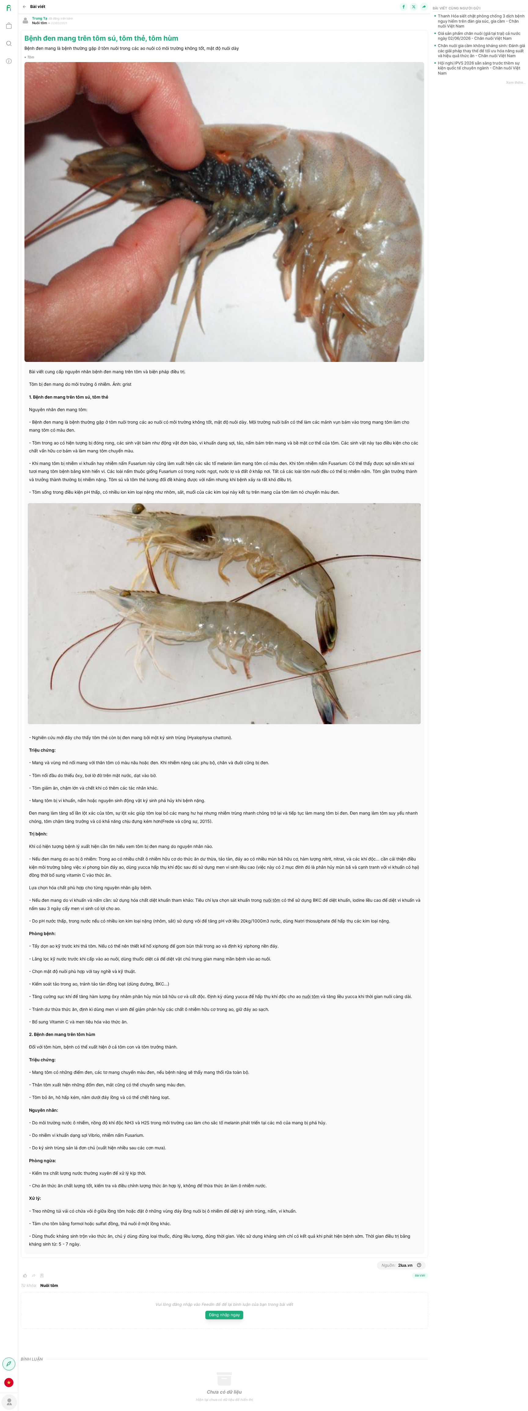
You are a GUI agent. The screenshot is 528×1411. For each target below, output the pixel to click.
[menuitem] (9, 9)
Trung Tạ (39, 18)
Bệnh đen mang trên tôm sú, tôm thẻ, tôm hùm (101, 38)
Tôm (30, 57)
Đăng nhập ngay (224, 1314)
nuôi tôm (271, 900)
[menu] (9, 695)
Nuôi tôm (39, 23)
